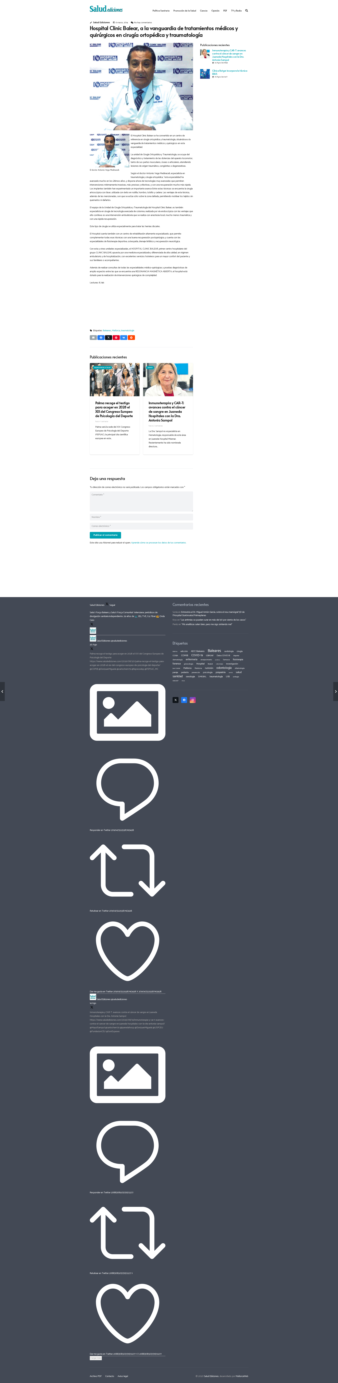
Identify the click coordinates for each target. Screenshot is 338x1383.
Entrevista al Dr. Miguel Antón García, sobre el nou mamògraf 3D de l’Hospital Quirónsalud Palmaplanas (209, 613)
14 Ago (93, 1003)
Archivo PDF (96, 1376)
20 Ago (93, 645)
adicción (184, 651)
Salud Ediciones (101, 23)
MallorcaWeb (242, 1376)
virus (183, 681)
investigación (232, 664)
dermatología (178, 659)
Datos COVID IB (223, 655)
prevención (196, 672)
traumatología (127, 331)
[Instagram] (193, 700)
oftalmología (240, 668)
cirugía (240, 651)
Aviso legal (123, 1376)
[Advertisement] (141, 305)
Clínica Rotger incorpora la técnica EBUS (229, 72)
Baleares (107, 331)
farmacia (226, 659)
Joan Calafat (176, 668)
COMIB (184, 655)
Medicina (198, 668)
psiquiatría (221, 672)
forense (177, 664)
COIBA (175, 655)
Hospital (200, 664)
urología (236, 676)
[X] (176, 700)
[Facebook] (184, 700)
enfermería (191, 659)
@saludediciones (119, 641)
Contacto (109, 1376)
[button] (247, 10)
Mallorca (116, 331)
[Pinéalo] (116, 337)
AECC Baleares (198, 651)
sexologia (190, 676)
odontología (224, 668)
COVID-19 (197, 655)
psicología (207, 672)
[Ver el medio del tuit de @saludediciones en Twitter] (127, 749)
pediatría (185, 672)
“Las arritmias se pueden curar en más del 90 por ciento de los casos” (213, 620)
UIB (228, 676)
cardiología (229, 651)
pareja (175, 672)
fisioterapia (238, 659)
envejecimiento (206, 659)
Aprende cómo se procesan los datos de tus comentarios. (158, 543)
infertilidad (219, 664)
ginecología (188, 664)
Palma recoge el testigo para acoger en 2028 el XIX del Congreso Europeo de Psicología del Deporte (114, 409)
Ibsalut (210, 664)
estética (217, 660)
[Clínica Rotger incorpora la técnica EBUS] (205, 74)
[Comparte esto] (101, 337)
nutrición (209, 668)
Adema (175, 651)
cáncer (209, 655)
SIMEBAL (202, 676)
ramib (231, 672)
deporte (236, 655)
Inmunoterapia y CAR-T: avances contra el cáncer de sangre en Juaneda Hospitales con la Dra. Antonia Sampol (229, 55)
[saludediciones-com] (106, 8)
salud (239, 672)
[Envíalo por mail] (93, 337)
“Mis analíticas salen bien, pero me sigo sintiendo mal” (206, 624)
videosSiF (176, 681)
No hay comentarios (143, 22)
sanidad (178, 676)
